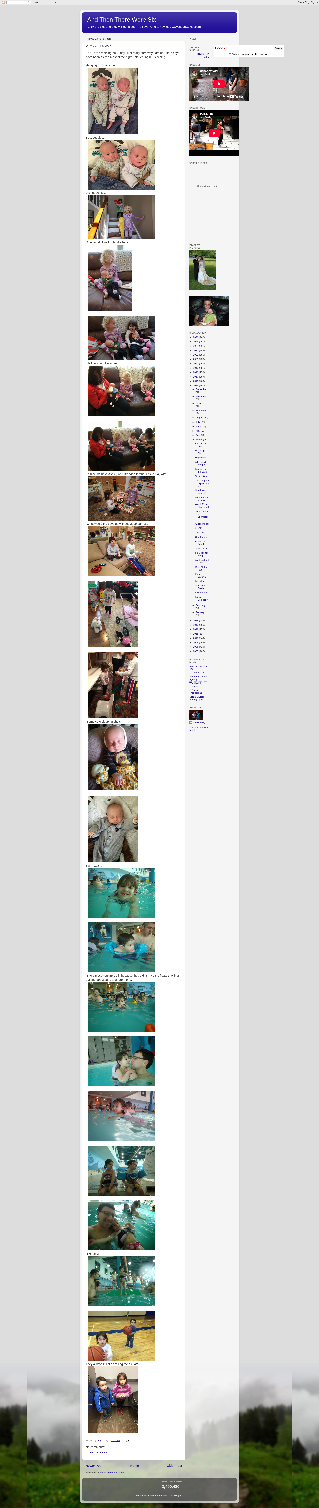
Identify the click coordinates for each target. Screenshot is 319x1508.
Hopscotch (200, 457)
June (199, 426)
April (198, 435)
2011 (196, 634)
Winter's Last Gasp (202, 561)
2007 (196, 651)
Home (134, 1465)
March (199, 439)
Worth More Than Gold (202, 505)
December (201, 389)
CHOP (198, 528)
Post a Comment (98, 1452)
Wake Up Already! (200, 451)
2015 (196, 385)
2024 (196, 346)
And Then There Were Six (121, 19)
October (200, 403)
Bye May (199, 581)
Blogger (178, 1495)
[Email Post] (127, 1440)
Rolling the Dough (200, 542)
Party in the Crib (201, 444)
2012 (196, 629)
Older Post (174, 1465)
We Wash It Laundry (195, 684)
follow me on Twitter (202, 55)
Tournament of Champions (201, 515)
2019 (196, 368)
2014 (196, 620)
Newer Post (94, 1465)
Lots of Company (201, 598)
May (198, 431)
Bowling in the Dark (201, 470)
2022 (196, 355)
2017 (196, 377)
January (200, 612)
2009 (196, 642)
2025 (196, 341)
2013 (196, 625)
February (200, 605)
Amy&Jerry (199, 722)
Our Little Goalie (200, 587)
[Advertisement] (204, 225)
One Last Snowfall (200, 491)
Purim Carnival (200, 575)
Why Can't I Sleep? (201, 463)
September (201, 410)
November (201, 396)
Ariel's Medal (202, 524)
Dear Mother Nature (201, 568)
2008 (196, 647)
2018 (196, 372)
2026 (196, 337)
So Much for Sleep (201, 554)
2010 (196, 638)
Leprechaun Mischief (201, 498)
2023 (196, 350)
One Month (201, 537)
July (198, 422)
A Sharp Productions (195, 691)
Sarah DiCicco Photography (196, 698)
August (200, 417)
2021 (196, 359)
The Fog (199, 532)
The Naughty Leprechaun (202, 483)
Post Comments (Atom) (112, 1472)
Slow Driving (201, 476)
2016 (196, 381)
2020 (196, 363)
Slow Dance (201, 548)
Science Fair (201, 592)
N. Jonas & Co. (197, 672)
